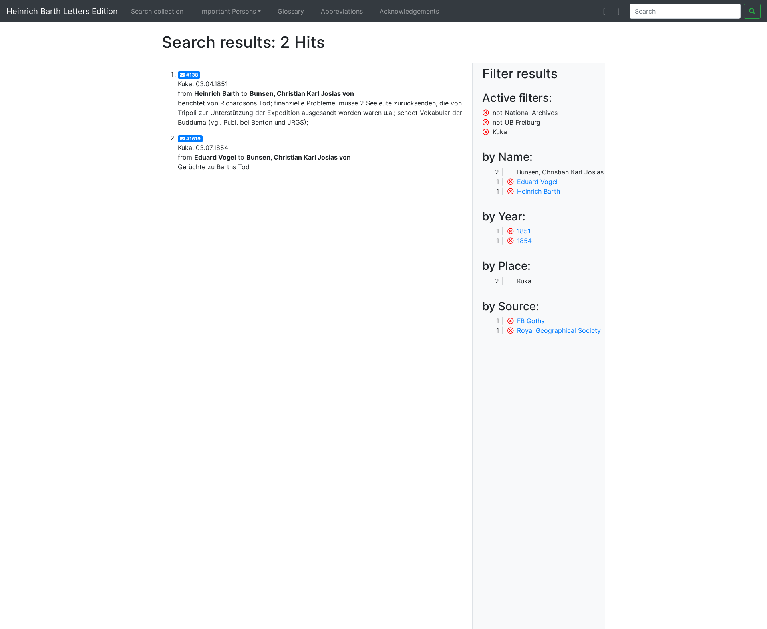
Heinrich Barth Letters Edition (62, 11)
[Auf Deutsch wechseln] (589, 11)
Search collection (157, 11)
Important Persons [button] (228, 11)
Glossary (291, 11)
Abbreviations (342, 11)
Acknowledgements (409, 11)
